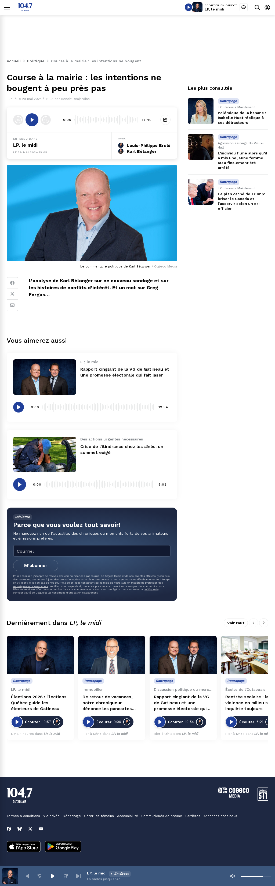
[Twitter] (12, 294)
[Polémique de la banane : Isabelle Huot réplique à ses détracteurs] (201, 111)
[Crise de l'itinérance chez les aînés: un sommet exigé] (44, 454)
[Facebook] (12, 282)
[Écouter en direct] (188, 7)
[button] (26, 876)
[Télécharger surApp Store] (24, 847)
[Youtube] (41, 829)
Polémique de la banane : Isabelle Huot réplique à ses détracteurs (242, 118)
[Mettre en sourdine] (232, 876)
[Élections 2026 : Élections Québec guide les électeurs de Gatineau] (40, 655)
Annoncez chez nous (220, 816)
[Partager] (165, 120)
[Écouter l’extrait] (32, 119)
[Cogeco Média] (233, 796)
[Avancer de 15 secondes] (46, 120)
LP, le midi (214, 9)
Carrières (192, 816)
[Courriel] (12, 305)
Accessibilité (127, 816)
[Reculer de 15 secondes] (18, 120)
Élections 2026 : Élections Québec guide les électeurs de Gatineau (39, 702)
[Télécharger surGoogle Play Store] (63, 847)
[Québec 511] (263, 799)
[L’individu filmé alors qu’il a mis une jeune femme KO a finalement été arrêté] (201, 147)
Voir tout (235, 623)
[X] (30, 829)
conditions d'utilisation (66, 592)
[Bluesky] (19, 829)
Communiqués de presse (161, 816)
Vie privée (51, 816)
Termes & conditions (23, 816)
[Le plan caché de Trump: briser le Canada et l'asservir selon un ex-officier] (201, 192)
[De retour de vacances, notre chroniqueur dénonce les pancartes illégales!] (111, 655)
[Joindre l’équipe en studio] (244, 7)
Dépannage (72, 816)
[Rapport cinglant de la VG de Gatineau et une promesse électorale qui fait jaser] (44, 377)
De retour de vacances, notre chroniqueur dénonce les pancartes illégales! (107, 703)
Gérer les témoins (99, 816)
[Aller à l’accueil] (25, 9)
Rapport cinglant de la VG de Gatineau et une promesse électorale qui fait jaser (181, 703)
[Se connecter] (267, 7)
